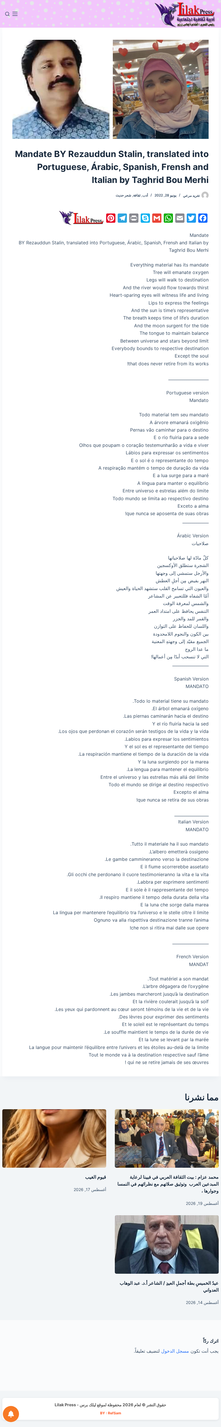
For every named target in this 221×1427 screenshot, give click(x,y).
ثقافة (136, 195)
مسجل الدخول (175, 1351)
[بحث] (7, 14)
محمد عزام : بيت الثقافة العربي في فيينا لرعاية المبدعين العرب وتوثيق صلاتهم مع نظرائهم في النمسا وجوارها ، (168, 1184)
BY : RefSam (110, 1413)
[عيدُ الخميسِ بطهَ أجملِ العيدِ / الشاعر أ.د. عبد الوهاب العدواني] (167, 1244)
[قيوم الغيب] (54, 1138)
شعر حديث (123, 195)
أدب (145, 195)
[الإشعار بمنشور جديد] (11, 1414)
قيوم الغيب (95, 1177)
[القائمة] (15, 13)
